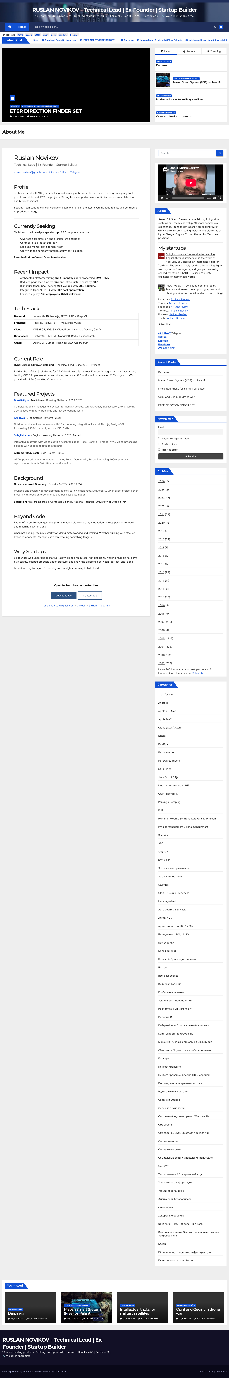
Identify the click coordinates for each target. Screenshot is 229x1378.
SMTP (37, 35)
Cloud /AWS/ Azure (169, 727)
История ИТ (166, 1017)
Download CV (63, 595)
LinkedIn (52, 172)
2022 (161, 506)
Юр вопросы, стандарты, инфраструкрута (185, 1252)
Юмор (162, 1243)
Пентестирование (169, 1066)
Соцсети (163, 1165)
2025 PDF (166, 348)
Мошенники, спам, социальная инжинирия (185, 1041)
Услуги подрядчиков (171, 1190)
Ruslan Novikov (39, 116)
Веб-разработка (168, 975)
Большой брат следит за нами (177, 959)
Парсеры (163, 1058)
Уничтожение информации (175, 1182)
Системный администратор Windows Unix (185, 1116)
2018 (161, 539)
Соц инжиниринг (169, 1141)
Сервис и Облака (169, 1099)
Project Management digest (175, 438)
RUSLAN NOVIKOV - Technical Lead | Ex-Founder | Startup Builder (114, 10)
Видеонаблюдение (169, 984)
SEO (160, 843)
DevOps (163, 744)
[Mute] (214, 198)
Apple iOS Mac (167, 711)
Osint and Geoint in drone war (174, 116)
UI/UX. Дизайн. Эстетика (173, 893)
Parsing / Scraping (169, 802)
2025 (161, 489)
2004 (161, 646)
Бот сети (164, 967)
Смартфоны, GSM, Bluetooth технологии (183, 1132)
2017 (161, 547)
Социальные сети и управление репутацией (186, 1157)
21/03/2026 (73, 1318)
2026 (161, 481)
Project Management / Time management (183, 826)
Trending (215, 51)
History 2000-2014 (45, 27)
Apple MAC (165, 719)
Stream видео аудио (171, 876)
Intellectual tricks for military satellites (179, 99)
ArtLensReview (179, 306)
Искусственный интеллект (186, 79)
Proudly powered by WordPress (18, 1371)
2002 (161, 663)
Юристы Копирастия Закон (175, 1260)
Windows (63, 35)
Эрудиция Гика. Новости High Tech (180, 1223)
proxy (45, 35)
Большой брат (167, 950)
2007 (161, 621)
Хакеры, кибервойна (166, 113)
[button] (215, 27)
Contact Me (90, 595)
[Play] (162, 198)
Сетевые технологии (171, 1108)
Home (22, 27)
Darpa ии (20, 111)
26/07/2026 (19, 116)
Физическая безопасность (175, 1199)
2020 (161, 522)
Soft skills (164, 859)
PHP (160, 810)
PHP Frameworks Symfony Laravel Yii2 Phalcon (187, 818)
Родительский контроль (173, 1091)
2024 (161, 497)
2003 (161, 655)
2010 (161, 597)
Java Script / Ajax (169, 777)
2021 (161, 514)
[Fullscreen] (219, 198)
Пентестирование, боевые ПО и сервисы (184, 1074)
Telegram (75, 172)
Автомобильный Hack (172, 909)
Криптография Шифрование (175, 1033)
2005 (161, 638)
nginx (53, 35)
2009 (161, 605)
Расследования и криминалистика (180, 1083)
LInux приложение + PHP (173, 785)
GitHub (64, 172)
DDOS (20, 35)
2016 (161, 555)
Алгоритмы (165, 917)
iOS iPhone (164, 768)
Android (163, 702)
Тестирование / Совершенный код (180, 1174)
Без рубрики (166, 942)
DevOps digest (169, 444)
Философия (165, 1207)
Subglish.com (22, 435)
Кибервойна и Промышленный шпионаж (183, 1025)
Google (29, 35)
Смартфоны (165, 1124)
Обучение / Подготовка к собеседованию (184, 1050)
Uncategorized (17, 106)
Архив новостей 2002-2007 (175, 926)
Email (161, 427)
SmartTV (163, 851)
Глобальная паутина (171, 992)
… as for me (165, 694)
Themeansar (60, 1371)
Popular (191, 51)
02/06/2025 (129, 1318)
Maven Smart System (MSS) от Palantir (197, 82)
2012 (161, 580)
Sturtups (163, 884)
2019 (161, 530)
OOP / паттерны (168, 793)
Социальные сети (169, 1149)
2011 (161, 588)
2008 (161, 613)
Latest (167, 51)
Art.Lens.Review (180, 299)
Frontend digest (169, 449)
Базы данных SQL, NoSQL (174, 934)
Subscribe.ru (199, 673)
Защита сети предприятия (175, 1000)
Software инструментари (174, 868)
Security (163, 835)
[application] (190, 182)
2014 (161, 572)
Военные (74, 35)
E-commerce (166, 752)
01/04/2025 (185, 1318)
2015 (161, 564)
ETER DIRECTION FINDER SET (176, 405)
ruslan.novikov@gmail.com (29, 172)
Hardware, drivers (169, 760)
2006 (161, 630)
